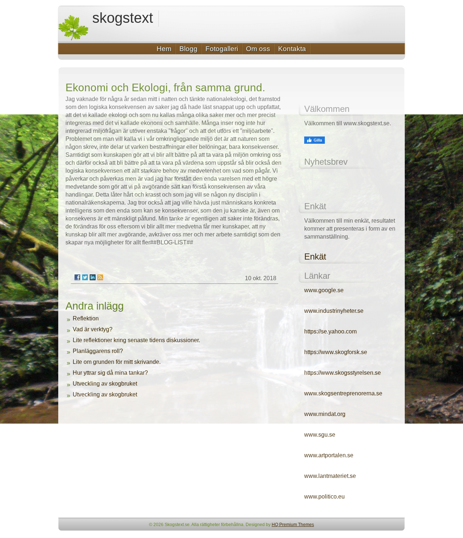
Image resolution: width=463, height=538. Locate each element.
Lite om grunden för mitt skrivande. (117, 362)
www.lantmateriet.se (330, 476)
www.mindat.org (324, 414)
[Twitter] (85, 277)
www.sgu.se (319, 435)
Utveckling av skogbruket (105, 384)
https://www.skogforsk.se (335, 352)
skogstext (122, 18)
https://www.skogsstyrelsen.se (342, 373)
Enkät (315, 256)
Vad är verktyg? (92, 329)
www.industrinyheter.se (334, 311)
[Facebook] (77, 277)
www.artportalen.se (328, 455)
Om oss (258, 48)
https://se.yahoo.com (330, 331)
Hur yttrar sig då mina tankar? (110, 373)
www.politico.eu (324, 496)
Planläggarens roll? (98, 351)
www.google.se (324, 290)
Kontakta (292, 48)
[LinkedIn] (92, 277)
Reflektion (86, 318)
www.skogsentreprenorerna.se (343, 393)
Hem (164, 48)
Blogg (188, 48)
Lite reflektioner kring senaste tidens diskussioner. (136, 340)
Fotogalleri (221, 48)
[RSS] (100, 277)
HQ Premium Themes (293, 524)
